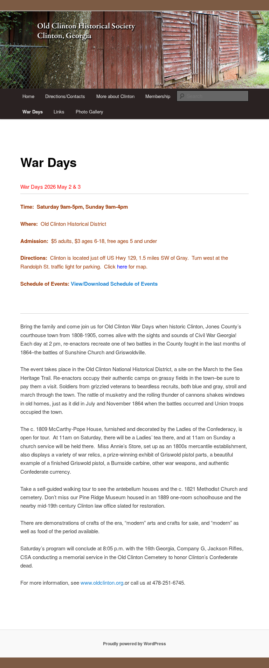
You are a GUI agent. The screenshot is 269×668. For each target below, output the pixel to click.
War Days (32, 111)
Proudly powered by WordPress (134, 643)
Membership (157, 96)
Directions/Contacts (65, 96)
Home (28, 96)
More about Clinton (115, 96)
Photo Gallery (89, 111)
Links (59, 111)
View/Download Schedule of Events (114, 283)
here (122, 266)
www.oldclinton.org (102, 582)
